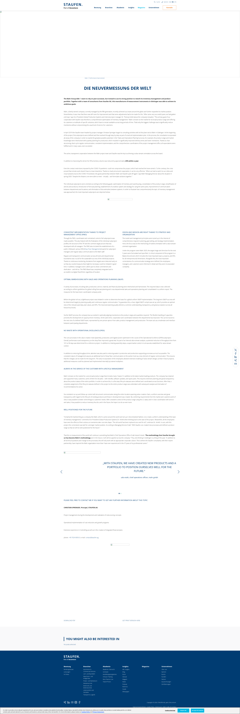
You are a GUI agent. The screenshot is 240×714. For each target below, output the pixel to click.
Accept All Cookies (197, 710)
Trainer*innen (107, 682)
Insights (131, 8)
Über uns (164, 669)
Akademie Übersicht (109, 669)
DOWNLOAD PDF (69, 620)
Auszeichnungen (166, 682)
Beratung (97, 8)
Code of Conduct (171, 707)
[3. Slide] (120, 493)
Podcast (124, 684)
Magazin (124, 679)
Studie (124, 689)
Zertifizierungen (166, 684)
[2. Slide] (119, 493)
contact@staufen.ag (92, 537)
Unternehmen (154, 8)
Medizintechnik (87, 683)
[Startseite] (73, 6)
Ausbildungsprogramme (110, 674)
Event (124, 674)
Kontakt (169, 8)
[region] (120, 710)
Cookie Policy (150, 707)
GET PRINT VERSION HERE (131, 620)
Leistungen (67, 672)
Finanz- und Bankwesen (90, 681)
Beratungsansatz (69, 669)
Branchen (108, 8)
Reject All (183, 710)
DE (172, 2)
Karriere (166, 2)
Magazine (141, 8)
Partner (164, 679)
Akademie (120, 8)
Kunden (164, 677)
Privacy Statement (98, 712)
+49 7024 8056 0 (74, 537)
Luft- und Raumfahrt (89, 674)
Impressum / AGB (160, 707)
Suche (158, 2)
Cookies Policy (85, 712)
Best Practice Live (108, 679)
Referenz (125, 687)
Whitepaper (125, 691)
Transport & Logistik (89, 695)
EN (175, 2)
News (124, 682)
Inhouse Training (107, 677)
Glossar (124, 677)
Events (163, 674)
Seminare (105, 672)
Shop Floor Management (92, 249)
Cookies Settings (170, 710)
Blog (123, 672)
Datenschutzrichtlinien (139, 707)
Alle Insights (125, 669)
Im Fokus (66, 674)
